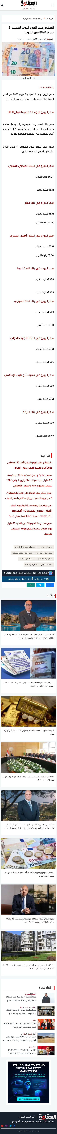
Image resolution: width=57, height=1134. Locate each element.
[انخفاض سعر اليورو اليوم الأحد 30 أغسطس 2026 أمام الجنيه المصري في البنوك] (28, 853)
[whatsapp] (31, 585)
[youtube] (2, 1126)
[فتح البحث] (2, 5)
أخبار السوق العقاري (27, 1117)
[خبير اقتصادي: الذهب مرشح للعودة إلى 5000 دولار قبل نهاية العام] (28, 711)
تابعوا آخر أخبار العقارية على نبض (26, 579)
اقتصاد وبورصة (28, 1122)
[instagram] (6, 1126)
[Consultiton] (28, 1082)
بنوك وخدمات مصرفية (32, 19)
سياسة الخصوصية (28, 1131)
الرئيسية (50, 19)
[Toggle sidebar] (53, 5)
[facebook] (50, 585)
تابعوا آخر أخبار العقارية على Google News (26, 573)
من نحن (37, 1131)
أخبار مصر (16, 1122)
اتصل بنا (19, 1131)
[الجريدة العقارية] (47, 1117)
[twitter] (40, 585)
